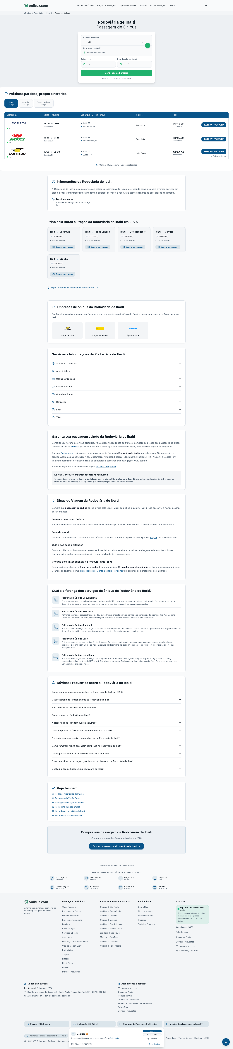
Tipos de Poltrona (128, 5)
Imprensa (142, 920)
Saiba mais (114, 1038)
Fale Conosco (182, 932)
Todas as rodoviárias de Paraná (69, 794)
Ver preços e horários (116, 73)
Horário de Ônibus (85, 5)
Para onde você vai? (92, 48)
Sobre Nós (143, 907)
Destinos (143, 5)
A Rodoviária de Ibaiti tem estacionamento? (74, 707)
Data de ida (86, 59)
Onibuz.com (67, 453)
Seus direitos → (155, 1044)
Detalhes (153, 1039)
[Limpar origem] (142, 42)
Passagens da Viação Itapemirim (69, 802)
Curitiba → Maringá (108, 920)
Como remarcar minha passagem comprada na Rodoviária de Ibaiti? (86, 746)
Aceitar (152, 1031)
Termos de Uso (125, 996)
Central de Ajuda (183, 937)
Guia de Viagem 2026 (72, 946)
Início (29, 13)
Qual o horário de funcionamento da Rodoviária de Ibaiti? (81, 699)
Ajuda (172, 5)
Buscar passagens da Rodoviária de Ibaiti (115, 846)
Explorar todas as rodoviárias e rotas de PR (73, 287)
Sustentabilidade (145, 915)
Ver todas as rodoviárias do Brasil (70, 811)
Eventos (65, 967)
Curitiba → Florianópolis (110, 911)
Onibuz (75, 446)
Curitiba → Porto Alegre (110, 946)
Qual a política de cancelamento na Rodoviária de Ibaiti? (80, 753)
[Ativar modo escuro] (206, 5)
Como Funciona (69, 907)
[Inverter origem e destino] (147, 45)
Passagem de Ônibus (71, 911)
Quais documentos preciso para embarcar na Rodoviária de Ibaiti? (86, 738)
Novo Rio (90, 570)
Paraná (49, 13)
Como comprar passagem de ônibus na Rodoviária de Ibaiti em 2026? (87, 692)
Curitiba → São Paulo (109, 907)
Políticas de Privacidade (129, 999)
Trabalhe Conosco (146, 924)
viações (153, 537)
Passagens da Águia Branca (67, 807)
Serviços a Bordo (70, 933)
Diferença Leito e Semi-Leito (75, 941)
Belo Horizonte (115, 570)
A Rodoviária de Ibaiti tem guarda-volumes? (74, 722)
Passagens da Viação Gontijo (68, 798)
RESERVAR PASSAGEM (214, 125)
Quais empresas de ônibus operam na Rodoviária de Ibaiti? (82, 730)
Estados (65, 959)
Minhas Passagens (158, 5)
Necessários (152, 1034)
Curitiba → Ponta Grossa (111, 928)
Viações (66, 954)
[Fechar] (161, 1031)
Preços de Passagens (106, 5)
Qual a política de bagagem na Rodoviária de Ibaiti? (78, 769)
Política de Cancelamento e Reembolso (135, 1003)
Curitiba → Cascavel (109, 941)
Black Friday (67, 963)
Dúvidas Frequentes (106, 466)
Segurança (67, 937)
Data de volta (127, 59)
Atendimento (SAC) (184, 927)
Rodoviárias (39, 13)
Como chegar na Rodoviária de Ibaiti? (71, 715)
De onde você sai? (91, 38)
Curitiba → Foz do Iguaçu (111, 924)
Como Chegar (68, 928)
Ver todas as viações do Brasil (68, 815)
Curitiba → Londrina (108, 915)
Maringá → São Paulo (109, 937)
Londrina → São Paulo (110, 933)
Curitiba (100, 570)
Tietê (82, 570)
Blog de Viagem (145, 911)
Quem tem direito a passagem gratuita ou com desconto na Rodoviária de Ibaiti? (92, 761)
